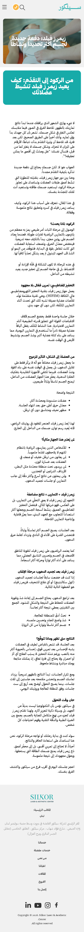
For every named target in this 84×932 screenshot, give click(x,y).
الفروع (42, 881)
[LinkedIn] (28, 905)
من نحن (42, 858)
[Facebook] (56, 905)
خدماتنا (42, 842)
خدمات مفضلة (42, 850)
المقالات (42, 874)
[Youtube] (38, 905)
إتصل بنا (42, 889)
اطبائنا (42, 866)
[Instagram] (48, 905)
